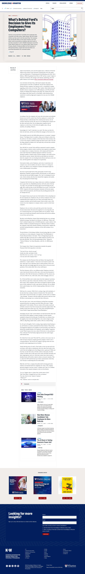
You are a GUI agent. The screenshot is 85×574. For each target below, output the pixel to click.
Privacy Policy (49, 565)
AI (25, 549)
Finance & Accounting (17, 8)
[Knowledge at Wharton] (11, 3)
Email (43, 520)
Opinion (71, 3)
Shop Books (65, 552)
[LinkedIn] (13, 566)
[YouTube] (15, 566)
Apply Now (18, 498)
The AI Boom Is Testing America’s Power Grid (44, 441)
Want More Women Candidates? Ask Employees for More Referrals (43, 418)
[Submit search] (82, 8)
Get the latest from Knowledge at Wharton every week (57, 527)
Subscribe (79, 3)
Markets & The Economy (28, 8)
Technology (40, 447)
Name (43, 514)
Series (45, 552)
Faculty (45, 550)
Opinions (46, 553)
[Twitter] (7, 566)
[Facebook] (10, 566)
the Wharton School (30, 567)
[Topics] (5, 9)
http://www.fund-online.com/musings (44, 79)
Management (36, 8)
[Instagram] (18, 566)
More (41, 8)
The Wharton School (67, 550)
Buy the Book (67, 498)
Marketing (27, 555)
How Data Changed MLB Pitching (45, 396)
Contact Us (65, 553)
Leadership (27, 556)
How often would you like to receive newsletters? (54, 525)
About (64, 549)
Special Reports (63, 3)
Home (9, 15)
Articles (47, 3)
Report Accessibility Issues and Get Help (54, 567)
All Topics (27, 558)
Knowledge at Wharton (32, 565)
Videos (45, 558)
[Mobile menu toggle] (2, 8)
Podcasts (54, 3)
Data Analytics (40, 402)
